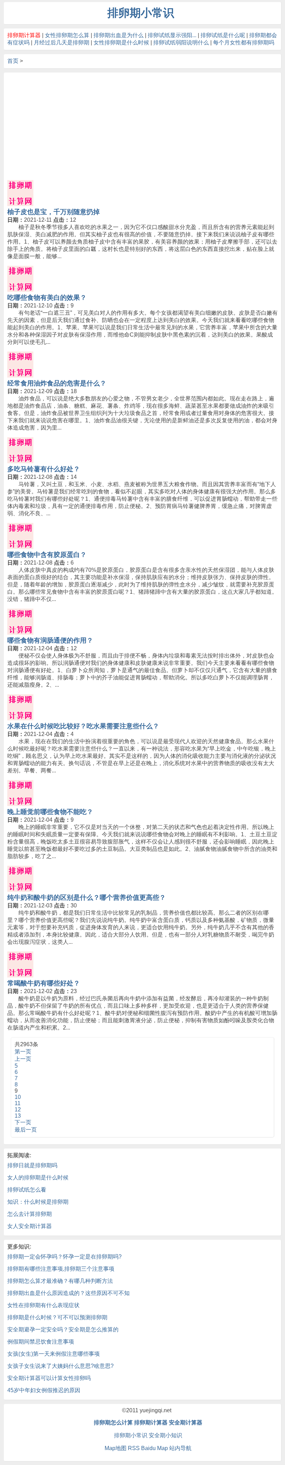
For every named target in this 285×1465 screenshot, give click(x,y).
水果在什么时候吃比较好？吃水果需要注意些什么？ (83, 726)
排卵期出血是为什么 (118, 35)
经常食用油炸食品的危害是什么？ (56, 383)
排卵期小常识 (130, 1435)
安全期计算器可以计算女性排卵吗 (49, 1378)
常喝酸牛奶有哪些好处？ (43, 983)
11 (18, 1103)
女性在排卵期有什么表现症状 (43, 1305)
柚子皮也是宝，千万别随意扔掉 (53, 211)
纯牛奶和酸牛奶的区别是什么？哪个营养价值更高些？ (86, 897)
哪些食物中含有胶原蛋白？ (47, 554)
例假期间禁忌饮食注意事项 (40, 1342)
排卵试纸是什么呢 (223, 35)
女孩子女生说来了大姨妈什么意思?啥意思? (60, 1366)
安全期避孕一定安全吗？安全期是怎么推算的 (63, 1329)
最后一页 (26, 1130)
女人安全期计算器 (29, 1226)
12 (18, 1109)
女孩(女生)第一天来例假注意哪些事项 (53, 1354)
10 (18, 1097)
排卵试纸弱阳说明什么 (181, 42)
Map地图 (116, 1448)
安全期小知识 (165, 1435)
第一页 (23, 1052)
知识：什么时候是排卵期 (37, 1202)
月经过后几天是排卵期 (61, 42)
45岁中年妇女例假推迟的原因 (43, 1390)
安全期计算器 (185, 1422)
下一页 (23, 1122)
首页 (12, 61)
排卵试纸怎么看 (26, 1190)
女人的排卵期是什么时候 (37, 1177)
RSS (134, 1448)
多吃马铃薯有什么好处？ (43, 469)
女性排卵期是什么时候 (121, 42)
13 (18, 1116)
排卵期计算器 (151, 1422)
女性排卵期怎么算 (67, 35)
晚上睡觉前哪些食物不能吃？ (50, 811)
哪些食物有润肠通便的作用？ (50, 640)
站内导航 (180, 1448)
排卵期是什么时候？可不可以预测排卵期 (57, 1317)
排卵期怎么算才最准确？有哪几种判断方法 (60, 1281)
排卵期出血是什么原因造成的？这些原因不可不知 (68, 1293)
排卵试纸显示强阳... (172, 35)
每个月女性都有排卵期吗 (243, 42)
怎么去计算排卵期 (29, 1214)
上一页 (23, 1059)
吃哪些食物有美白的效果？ (47, 297)
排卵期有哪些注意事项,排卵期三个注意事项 (60, 1269)
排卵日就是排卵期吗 (32, 1165)
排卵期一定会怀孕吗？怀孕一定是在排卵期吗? (64, 1257)
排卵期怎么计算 (113, 1422)
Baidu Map (154, 1448)
